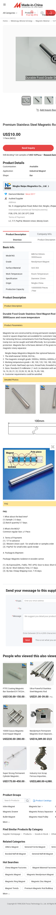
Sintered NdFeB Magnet (42, 853)
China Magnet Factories (15, 867)
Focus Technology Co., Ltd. (36, 904)
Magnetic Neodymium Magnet (40, 874)
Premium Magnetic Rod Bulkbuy (39, 888)
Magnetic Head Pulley (38, 816)
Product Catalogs (43, 800)
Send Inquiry (28, 148)
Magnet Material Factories (44, 867)
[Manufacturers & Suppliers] (28, 5)
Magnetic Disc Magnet (41, 881)
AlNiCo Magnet (12, 847)
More (5, 893)
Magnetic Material (43, 21)
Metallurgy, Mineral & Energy (21, 21)
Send (27, 640)
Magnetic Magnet (13, 874)
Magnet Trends (12, 888)
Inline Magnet (9, 806)
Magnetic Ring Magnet (15, 881)
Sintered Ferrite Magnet (35, 847)
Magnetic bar (35, 806)
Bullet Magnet (9, 816)
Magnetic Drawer (10, 811)
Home (5, 21)
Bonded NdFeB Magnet (15, 853)
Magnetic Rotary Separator (41, 811)
